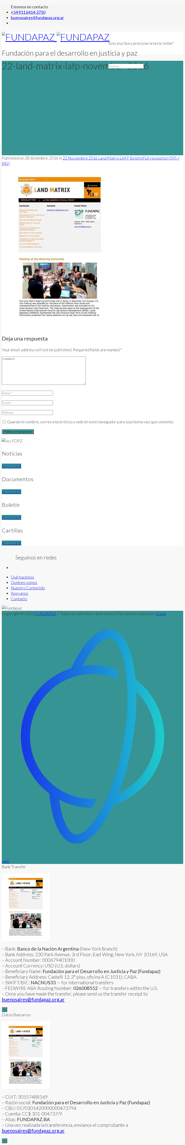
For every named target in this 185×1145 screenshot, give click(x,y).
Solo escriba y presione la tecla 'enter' (141, 43)
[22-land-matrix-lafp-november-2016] (59, 327)
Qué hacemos (22, 577)
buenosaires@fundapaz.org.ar (33, 1130)
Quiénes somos (24, 582)
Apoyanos (19, 593)
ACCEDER (11, 466)
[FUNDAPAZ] (56, 37)
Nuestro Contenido (28, 587)
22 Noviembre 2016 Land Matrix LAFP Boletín (103, 158)
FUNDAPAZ (45, 613)
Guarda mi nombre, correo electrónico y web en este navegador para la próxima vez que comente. (90, 421)
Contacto (19, 598)
